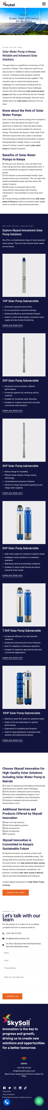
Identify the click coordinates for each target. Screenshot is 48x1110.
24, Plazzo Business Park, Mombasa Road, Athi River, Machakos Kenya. (23, 945)
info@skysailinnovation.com (17, 938)
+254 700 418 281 (14, 933)
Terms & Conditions (8, 1094)
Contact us (12, 996)
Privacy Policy (6, 1091)
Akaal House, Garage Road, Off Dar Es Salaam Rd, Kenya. (24, 1075)
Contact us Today (16, 893)
